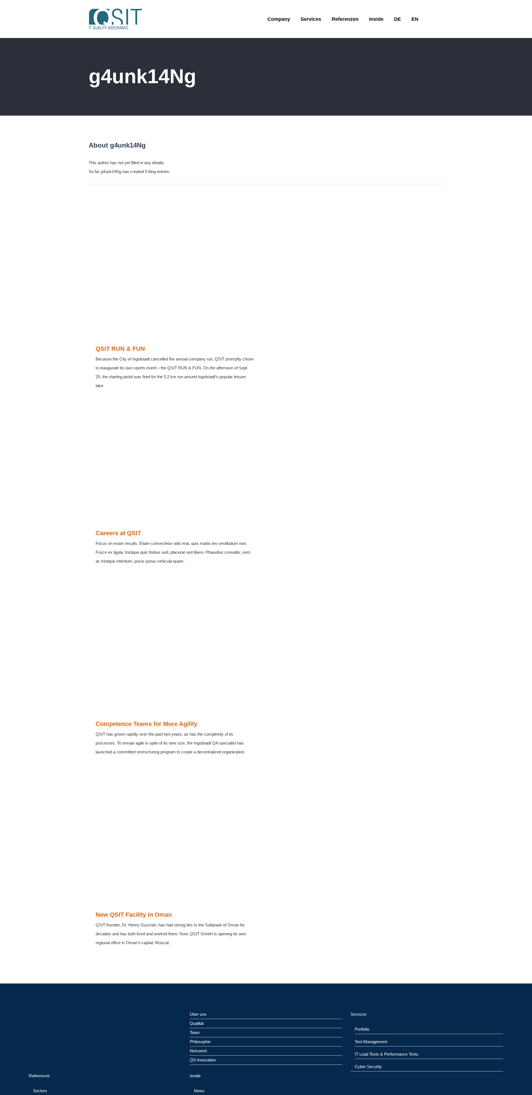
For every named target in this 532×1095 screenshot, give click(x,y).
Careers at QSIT (118, 533)
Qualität (197, 1023)
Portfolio (362, 1029)
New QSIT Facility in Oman (134, 914)
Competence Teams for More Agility (146, 723)
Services (359, 1014)
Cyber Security (368, 1066)
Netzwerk (198, 1050)
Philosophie (200, 1041)
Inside (195, 1075)
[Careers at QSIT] (174, 464)
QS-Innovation (203, 1060)
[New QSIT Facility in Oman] (174, 837)
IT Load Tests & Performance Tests (386, 1054)
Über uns (198, 1014)
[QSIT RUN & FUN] (174, 271)
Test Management (371, 1041)
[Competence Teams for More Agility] (174, 646)
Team (195, 1032)
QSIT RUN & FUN (120, 348)
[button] (431, 19)
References (39, 1075)
